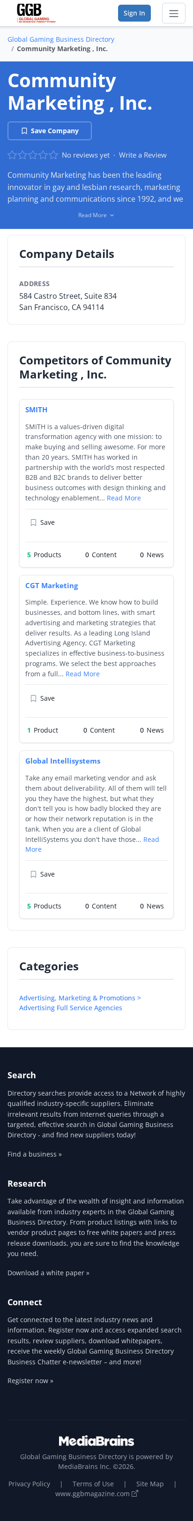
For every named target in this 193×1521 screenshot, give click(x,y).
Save (47, 522)
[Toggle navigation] (174, 13)
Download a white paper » (48, 1272)
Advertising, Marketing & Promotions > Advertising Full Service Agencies (80, 1002)
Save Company (55, 130)
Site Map (150, 1483)
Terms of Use (93, 1483)
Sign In (134, 12)
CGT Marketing (51, 585)
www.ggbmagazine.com (93, 1493)
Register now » (30, 1380)
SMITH (36, 409)
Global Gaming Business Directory (60, 39)
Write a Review (143, 154)
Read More (124, 497)
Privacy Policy (29, 1483)
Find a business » (34, 1154)
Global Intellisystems (62, 760)
